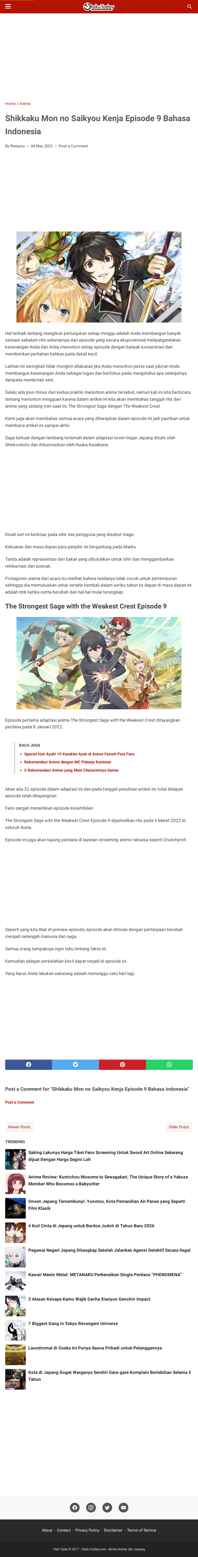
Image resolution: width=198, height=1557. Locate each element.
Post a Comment (73, 146)
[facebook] (28, 1065)
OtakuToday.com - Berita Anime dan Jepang (113, 1549)
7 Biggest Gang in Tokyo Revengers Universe (73, 1323)
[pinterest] (122, 1065)
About (47, 1530)
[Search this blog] (190, 7)
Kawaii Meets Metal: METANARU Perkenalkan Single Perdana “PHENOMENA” (105, 1274)
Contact (64, 1530)
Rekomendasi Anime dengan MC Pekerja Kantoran (67, 762)
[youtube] (123, 1508)
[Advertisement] (99, 57)
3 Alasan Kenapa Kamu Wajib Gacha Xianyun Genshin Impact (89, 1299)
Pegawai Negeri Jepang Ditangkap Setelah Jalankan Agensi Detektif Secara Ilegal (109, 1250)
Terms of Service (141, 1530)
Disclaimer (113, 1530)
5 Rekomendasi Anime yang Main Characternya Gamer (71, 770)
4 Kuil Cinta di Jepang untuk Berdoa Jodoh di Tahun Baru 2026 (91, 1225)
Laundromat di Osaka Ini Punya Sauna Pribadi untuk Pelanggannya (95, 1347)
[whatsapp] (169, 1065)
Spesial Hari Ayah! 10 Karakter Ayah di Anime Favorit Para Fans (79, 754)
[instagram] (91, 1508)
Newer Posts (19, 1127)
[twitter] (75, 1065)
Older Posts (179, 1127)
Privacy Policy (87, 1530)
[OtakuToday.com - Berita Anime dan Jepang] (98, 6)
